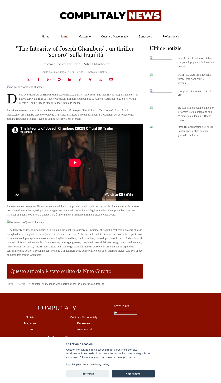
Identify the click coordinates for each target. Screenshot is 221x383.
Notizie (64, 36)
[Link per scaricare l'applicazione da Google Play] (125, 314)
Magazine (85, 36)
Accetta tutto (133, 373)
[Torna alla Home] (110, 15)
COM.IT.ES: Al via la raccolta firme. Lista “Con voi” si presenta (194, 78)
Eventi (30, 329)
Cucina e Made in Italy (114, 36)
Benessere (145, 36)
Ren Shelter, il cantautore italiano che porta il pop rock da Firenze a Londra (195, 62)
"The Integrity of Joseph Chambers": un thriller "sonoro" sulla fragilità (75, 51)
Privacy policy (100, 364)
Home (45, 36)
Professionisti (170, 36)
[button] (121, 79)
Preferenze (88, 373)
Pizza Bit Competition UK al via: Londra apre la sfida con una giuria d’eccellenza (195, 131)
